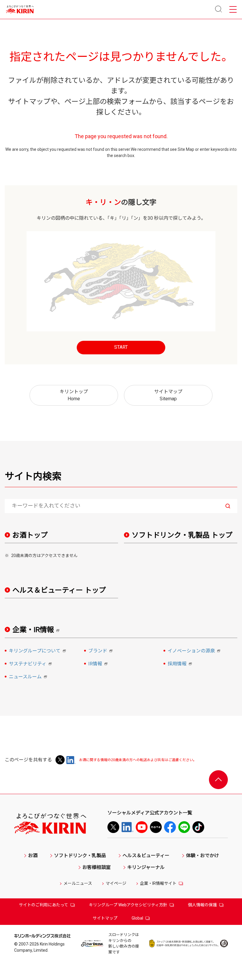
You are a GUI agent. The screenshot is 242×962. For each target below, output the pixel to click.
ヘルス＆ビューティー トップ (59, 590)
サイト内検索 (33, 476)
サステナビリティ (31, 664)
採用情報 (181, 664)
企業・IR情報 (37, 630)
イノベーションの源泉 (195, 651)
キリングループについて (38, 651)
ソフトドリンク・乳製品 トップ (182, 535)
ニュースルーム (29, 677)
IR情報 (98, 664)
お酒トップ (30, 535)
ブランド (101, 651)
